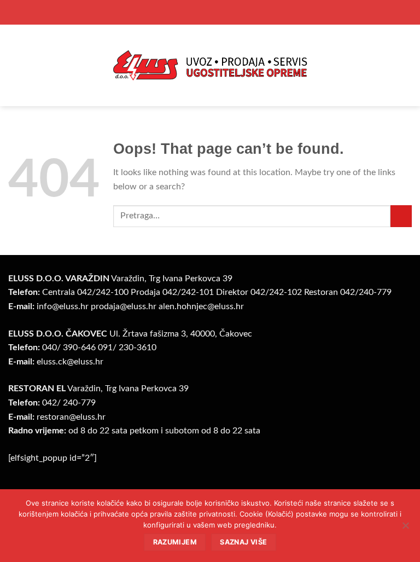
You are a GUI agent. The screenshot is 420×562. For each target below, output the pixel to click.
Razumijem (175, 542)
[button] (14, 65)
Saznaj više (243, 542)
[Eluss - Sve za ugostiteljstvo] (210, 65)
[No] (405, 528)
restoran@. (71, 417)
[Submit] (401, 216)
